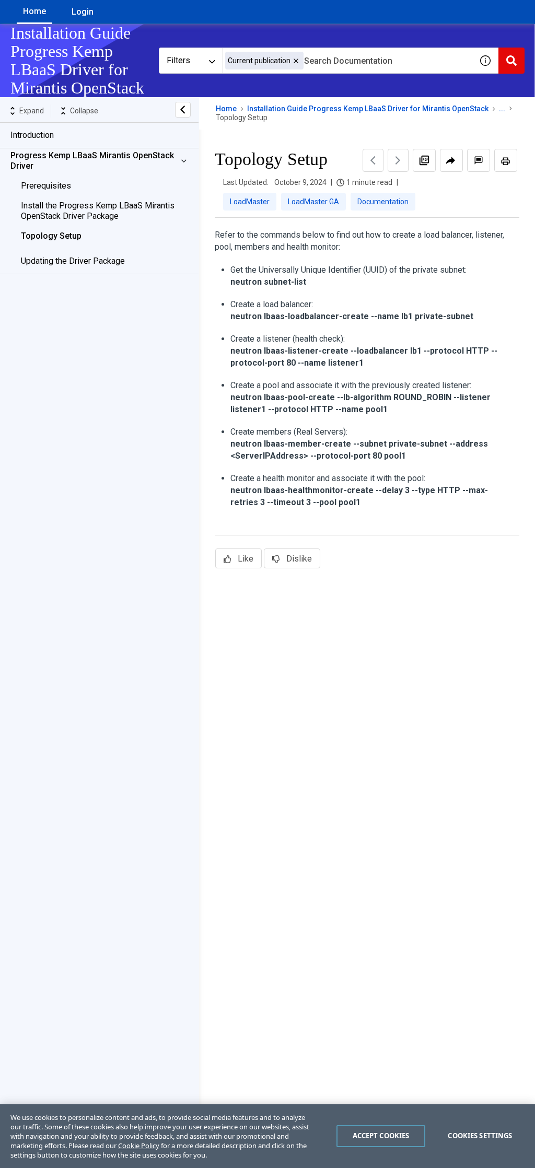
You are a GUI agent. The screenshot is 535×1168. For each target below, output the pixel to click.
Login (83, 12)
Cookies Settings (480, 1135)
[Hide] (183, 110)
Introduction (32, 135)
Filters (178, 60)
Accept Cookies (381, 1135)
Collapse (84, 111)
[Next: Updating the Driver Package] (398, 160)
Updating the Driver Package (73, 261)
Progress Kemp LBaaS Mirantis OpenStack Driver (92, 160)
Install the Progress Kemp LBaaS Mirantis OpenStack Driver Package (98, 211)
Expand (31, 111)
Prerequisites (46, 186)
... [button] (502, 108)
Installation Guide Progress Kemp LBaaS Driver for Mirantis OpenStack (368, 108)
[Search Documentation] (511, 61)
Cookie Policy (138, 1145)
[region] (267, 1136)
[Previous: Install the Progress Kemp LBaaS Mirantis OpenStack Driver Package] (373, 160)
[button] (296, 61)
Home (34, 11)
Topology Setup (51, 236)
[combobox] (347, 61)
